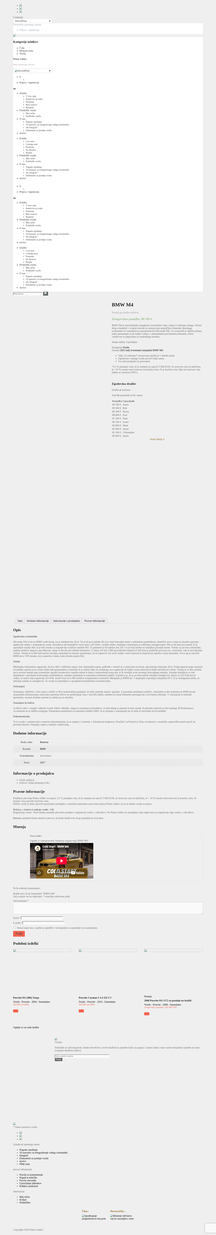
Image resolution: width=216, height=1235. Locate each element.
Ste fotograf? (31, 127)
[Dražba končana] (15, 1011)
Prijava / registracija (29, 30)
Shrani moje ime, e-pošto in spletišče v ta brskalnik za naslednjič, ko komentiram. (57, 928)
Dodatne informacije (38, 620)
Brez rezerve (31, 105)
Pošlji (58, 1059)
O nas (22, 119)
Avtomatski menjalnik (141, 350)
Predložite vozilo (27, 110)
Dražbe (23, 93)
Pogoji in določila (28, 1177)
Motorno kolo (26, 50)
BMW (156, 350)
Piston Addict (20, 59)
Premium (30, 102)
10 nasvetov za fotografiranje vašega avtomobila (47, 125)
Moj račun (30, 113)
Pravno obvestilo (27, 1180)
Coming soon (32, 144)
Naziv (17, 918)
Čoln (21, 48)
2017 (42, 762)
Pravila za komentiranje (31, 1174)
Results (29, 153)
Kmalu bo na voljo (34, 99)
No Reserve (31, 150)
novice (22, 133)
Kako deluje (156, 439)
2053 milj (125, 350)
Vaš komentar (21, 901)
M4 (161, 350)
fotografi (23, 1155)
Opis (20, 620)
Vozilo (22, 53)
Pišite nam (24, 1164)
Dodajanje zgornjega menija (27, 24)
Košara (23, 1199)
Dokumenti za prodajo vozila (39, 130)
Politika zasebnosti (28, 1186)
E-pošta (18, 922)
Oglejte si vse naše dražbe (26, 1027)
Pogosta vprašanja (34, 122)
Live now (30, 141)
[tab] (20, 621)
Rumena (44, 742)
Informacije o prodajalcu (66, 620)
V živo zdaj (31, 96)
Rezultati (30, 107)
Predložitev (25, 1202)
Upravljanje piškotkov (30, 1183)
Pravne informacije (94, 620)
